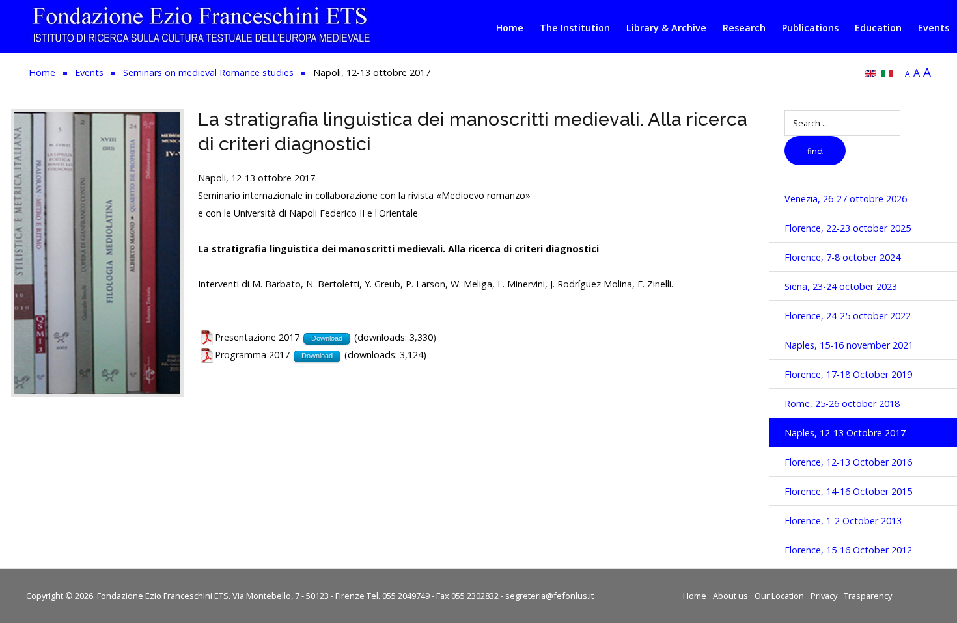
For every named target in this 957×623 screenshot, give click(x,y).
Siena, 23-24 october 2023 (840, 286)
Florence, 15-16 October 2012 (848, 550)
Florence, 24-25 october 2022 (847, 316)
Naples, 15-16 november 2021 (848, 345)
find (815, 151)
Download (326, 338)
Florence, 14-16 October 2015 (848, 491)
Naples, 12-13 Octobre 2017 (845, 433)
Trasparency (868, 596)
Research (744, 27)
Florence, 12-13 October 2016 (848, 462)
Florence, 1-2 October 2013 (843, 520)
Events (933, 27)
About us (730, 596)
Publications (810, 27)
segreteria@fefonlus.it (549, 596)
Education (878, 27)
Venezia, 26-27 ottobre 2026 (845, 198)
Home (509, 27)
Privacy (824, 596)
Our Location (779, 596)
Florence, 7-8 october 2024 (842, 257)
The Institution (575, 27)
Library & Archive (666, 27)
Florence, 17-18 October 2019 (848, 374)
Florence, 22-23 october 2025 (847, 228)
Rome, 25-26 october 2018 (842, 403)
